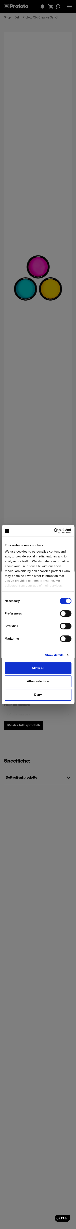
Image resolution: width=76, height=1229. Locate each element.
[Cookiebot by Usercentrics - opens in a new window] (54, 530)
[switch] (65, 613)
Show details (54, 655)
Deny (38, 694)
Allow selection (38, 681)
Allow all (38, 668)
